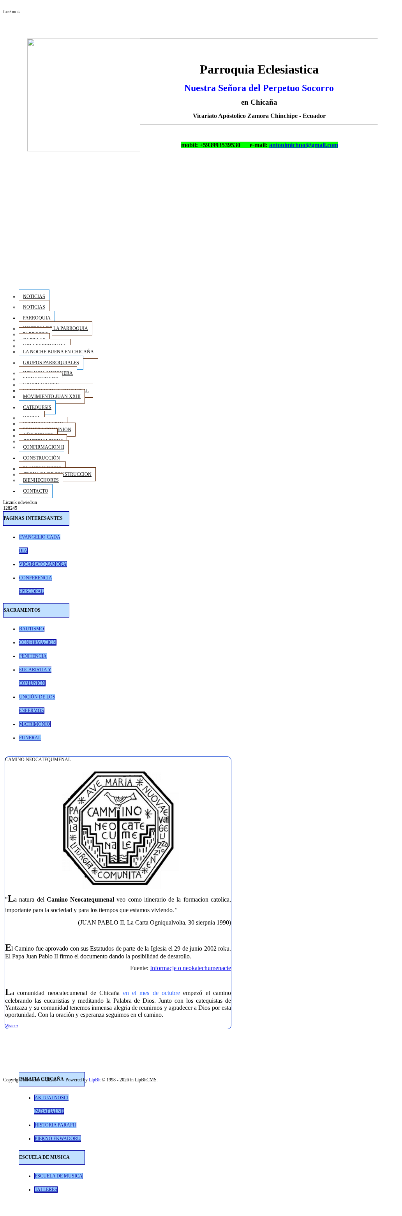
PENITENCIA (33, 656)
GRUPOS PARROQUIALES (51, 362)
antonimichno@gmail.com (303, 145)
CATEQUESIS (37, 407)
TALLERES (46, 1189)
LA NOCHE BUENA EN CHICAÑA (58, 351)
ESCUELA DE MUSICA (59, 1176)
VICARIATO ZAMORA (43, 564)
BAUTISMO (31, 629)
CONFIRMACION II (43, 447)
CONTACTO (35, 491)
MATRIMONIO (34, 724)
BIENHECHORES (41, 480)
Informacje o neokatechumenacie (190, 968)
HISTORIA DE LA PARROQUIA (55, 328)
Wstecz (11, 1025)
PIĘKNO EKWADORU (58, 1138)
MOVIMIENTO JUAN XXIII (52, 396)
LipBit (94, 1080)
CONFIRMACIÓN (37, 642)
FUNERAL (30, 737)
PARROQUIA (37, 318)
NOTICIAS (34, 296)
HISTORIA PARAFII (55, 1125)
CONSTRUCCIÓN (41, 458)
